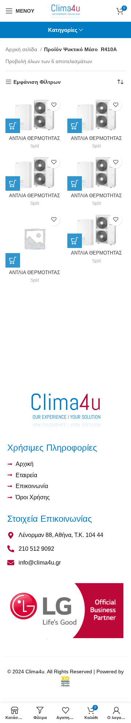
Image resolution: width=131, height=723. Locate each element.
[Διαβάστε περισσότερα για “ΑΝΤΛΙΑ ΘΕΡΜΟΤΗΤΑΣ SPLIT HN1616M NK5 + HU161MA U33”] (74, 126)
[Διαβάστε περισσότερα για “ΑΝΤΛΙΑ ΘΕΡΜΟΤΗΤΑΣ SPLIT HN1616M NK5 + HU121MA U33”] (12, 126)
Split (34, 146)
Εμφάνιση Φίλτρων (37, 82)
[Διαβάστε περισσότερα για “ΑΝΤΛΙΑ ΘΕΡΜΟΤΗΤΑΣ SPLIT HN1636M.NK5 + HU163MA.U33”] (74, 241)
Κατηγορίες (63, 30)
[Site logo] (65, 10)
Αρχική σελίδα (22, 49)
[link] (65, 681)
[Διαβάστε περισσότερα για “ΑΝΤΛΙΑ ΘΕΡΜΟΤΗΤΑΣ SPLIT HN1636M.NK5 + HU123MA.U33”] (74, 183)
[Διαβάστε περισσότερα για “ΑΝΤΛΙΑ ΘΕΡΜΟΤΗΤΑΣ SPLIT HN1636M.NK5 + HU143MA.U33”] (12, 260)
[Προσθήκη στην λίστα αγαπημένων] (53, 104)
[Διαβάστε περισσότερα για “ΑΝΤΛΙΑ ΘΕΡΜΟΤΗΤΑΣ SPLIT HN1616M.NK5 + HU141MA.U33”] (12, 183)
